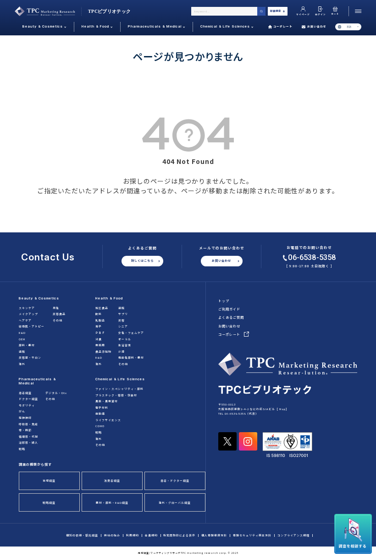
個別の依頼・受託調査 (82, 535)
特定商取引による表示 (179, 535)
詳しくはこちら (142, 261)
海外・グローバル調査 (175, 503)
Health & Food (109, 298)
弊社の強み (112, 535)
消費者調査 (112, 481)
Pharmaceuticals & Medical (37, 381)
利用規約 (132, 535)
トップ (223, 301)
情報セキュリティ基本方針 (252, 535)
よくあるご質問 (231, 317)
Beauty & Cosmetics (39, 298)
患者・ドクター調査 (174, 481)
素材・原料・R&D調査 (112, 503)
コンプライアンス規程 (293, 535)
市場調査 (49, 481)
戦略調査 (49, 503)
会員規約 (151, 535)
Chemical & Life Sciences (120, 379)
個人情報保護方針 (214, 535)
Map (282, 409)
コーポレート (283, 26)
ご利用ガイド (229, 309)
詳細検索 (275, 11)
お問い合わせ (316, 26)
